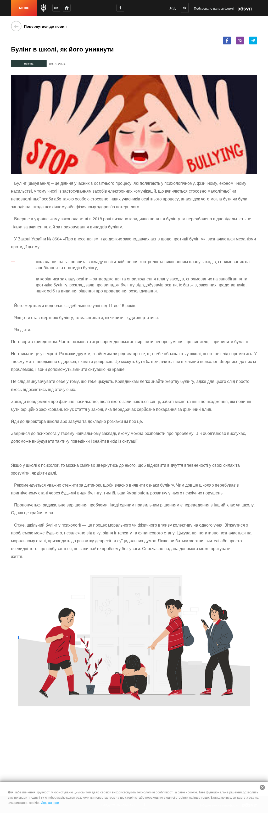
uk (56, 7)
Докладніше (50, 802)
